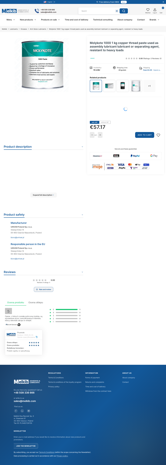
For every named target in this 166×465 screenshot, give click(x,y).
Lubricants (14, 29)
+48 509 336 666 (24, 392)
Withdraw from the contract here (98, 391)
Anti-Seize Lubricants (38, 29)
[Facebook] (16, 411)
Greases (24, 29)
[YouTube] (29, 411)
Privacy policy (53, 387)
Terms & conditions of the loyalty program (64, 382)
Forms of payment (92, 378)
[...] (41, 65)
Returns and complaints (94, 382)
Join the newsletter (25, 446)
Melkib (4, 29)
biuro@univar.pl (17, 237)
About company (128, 378)
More (123, 2)
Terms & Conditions (56, 378)
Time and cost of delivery (95, 387)
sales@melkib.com (25, 401)
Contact (125, 382)
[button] (124, 10)
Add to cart (145, 135)
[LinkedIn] (22, 411)
